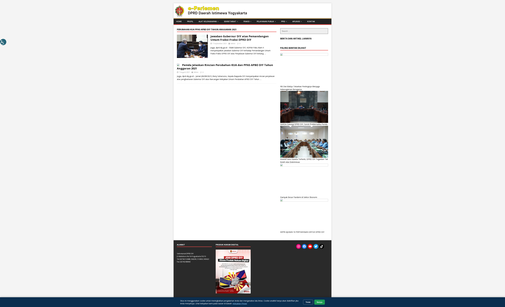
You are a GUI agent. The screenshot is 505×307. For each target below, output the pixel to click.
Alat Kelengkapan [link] (208, 21)
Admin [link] (232, 43)
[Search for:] (304, 31)
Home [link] (179, 21)
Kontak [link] (311, 21)
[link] (3, 42)
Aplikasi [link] (296, 21)
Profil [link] (190, 21)
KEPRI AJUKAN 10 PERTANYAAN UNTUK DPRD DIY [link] (302, 232)
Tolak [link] (308, 302)
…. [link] (265, 53)
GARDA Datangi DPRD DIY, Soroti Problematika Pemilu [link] (303, 124)
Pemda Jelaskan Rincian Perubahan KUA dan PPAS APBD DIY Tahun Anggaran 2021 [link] (225, 66)
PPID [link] (283, 21)
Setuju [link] (319, 302)
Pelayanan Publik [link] (265, 21)
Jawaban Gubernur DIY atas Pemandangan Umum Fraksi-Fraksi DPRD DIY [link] (239, 38)
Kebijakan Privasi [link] (240, 303)
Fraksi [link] (246, 21)
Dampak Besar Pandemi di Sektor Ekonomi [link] (298, 197)
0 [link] (239, 43)
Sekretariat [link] (230, 21)
